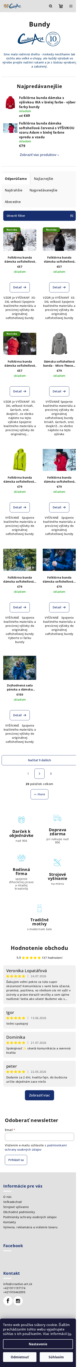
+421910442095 (14, 1292)
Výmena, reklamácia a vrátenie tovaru (30, 1227)
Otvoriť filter (16, 216)
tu (69, 1334)
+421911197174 (14, 1288)
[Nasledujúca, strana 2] (39, 774)
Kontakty (9, 1222)
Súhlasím (56, 1357)
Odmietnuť (20, 1357)
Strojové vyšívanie (16, 1207)
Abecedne (13, 202)
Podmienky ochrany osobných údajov (30, 1217)
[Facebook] (8, 1301)
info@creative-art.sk (17, 1284)
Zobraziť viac (39, 1095)
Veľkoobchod (12, 1202)
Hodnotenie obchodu (39, 947)
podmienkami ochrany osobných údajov (36, 1147)
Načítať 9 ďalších (39, 760)
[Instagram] (18, 1301)
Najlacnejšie (43, 178)
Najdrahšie (13, 190)
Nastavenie (38, 1344)
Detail (17, 287)
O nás (7, 1197)
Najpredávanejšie (43, 190)
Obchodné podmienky (19, 1212)
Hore (41, 794)
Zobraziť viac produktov (38, 154)
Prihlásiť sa (16, 1160)
